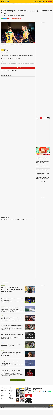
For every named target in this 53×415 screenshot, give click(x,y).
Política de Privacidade (11, 398)
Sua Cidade (45, 3)
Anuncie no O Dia (44, 1)
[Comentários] (10, 18)
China (7, 70)
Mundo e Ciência (39, 3)
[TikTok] (45, 391)
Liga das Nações (13, 70)
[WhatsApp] (33, 391)
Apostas (49, 3)
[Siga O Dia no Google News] (16, 18)
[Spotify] (50, 391)
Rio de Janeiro (13, 3)
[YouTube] (41, 391)
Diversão (18, 3)
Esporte (22, 3)
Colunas (26, 3)
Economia (31, 3)
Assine (50, 1)
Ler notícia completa (18, 67)
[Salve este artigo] (8, 18)
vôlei (3, 70)
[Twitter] (37, 391)
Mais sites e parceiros (11, 391)
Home (3, 3)
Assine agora (28, 396)
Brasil (34, 3)
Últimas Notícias (7, 3)
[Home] (6, 2)
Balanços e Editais (11, 393)
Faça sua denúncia (10, 396)
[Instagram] (39, 391)
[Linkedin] (48, 391)
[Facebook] (35, 391)
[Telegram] (43, 391)
